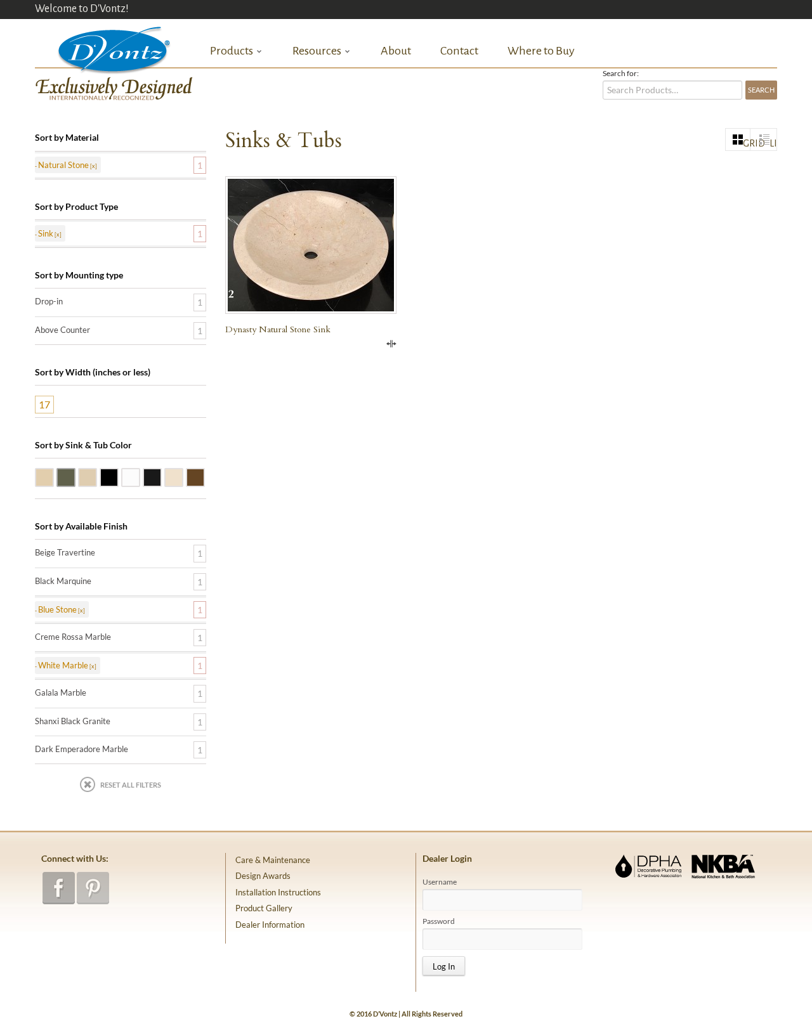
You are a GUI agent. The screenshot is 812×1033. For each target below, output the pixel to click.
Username (439, 882)
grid (746, 143)
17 (44, 404)
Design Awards (263, 876)
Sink (45, 233)
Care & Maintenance (272, 860)
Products (231, 51)
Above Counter (62, 330)
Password (438, 921)
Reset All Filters (130, 785)
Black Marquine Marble (161, 476)
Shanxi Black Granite (118, 476)
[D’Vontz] (103, 47)
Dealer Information (269, 924)
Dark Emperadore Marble (204, 476)
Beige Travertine (53, 476)
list (772, 143)
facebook (59, 888)
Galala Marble (96, 476)
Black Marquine (63, 581)
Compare (391, 344)
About (396, 50)
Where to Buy (541, 50)
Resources (316, 51)
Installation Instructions (278, 892)
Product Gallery (263, 908)
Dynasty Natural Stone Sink (278, 329)
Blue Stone (74, 476)
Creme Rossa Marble (182, 476)
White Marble (139, 476)
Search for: (621, 73)
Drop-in (49, 301)
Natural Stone (63, 165)
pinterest (93, 888)
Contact (459, 50)
